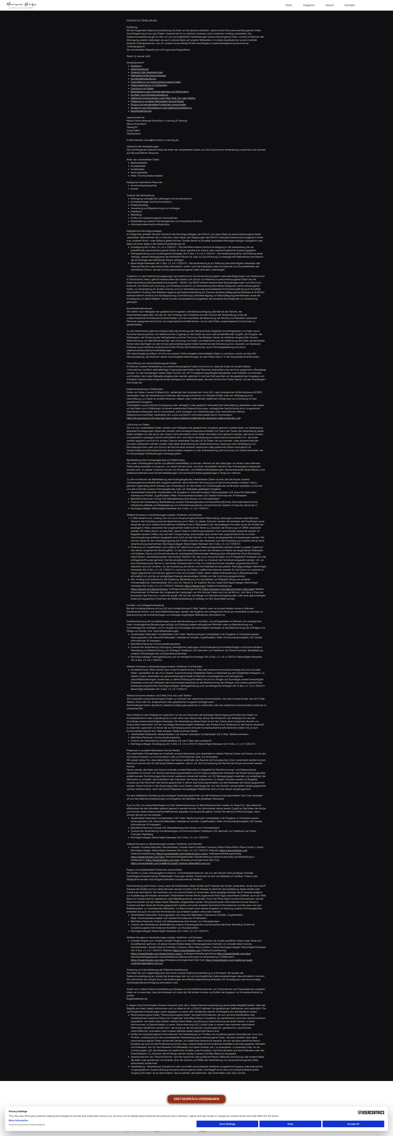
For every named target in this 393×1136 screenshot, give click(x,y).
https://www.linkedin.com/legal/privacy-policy (182, 853)
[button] (312, 5)
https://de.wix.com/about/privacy (149, 589)
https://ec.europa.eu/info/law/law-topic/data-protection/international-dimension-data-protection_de (183, 418)
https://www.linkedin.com (233, 850)
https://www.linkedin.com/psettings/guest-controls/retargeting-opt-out (170, 863)
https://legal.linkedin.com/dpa (147, 856)
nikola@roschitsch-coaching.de (161, 140)
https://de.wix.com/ (195, 586)
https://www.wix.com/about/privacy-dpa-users (228, 589)
